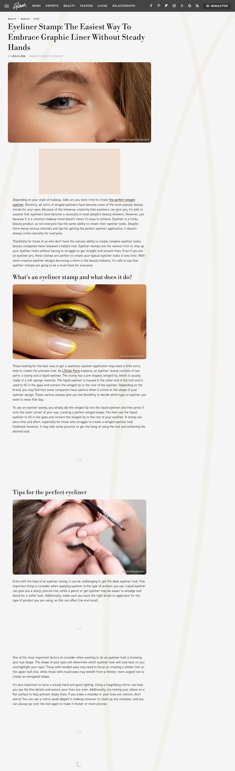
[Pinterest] (159, 7)
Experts (52, 6)
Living (103, 6)
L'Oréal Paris (71, 371)
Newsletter (219, 6)
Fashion (86, 6)
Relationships (124, 6)
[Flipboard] (166, 7)
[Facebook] (151, 7)
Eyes (36, 19)
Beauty (69, 6)
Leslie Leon (18, 56)
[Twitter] (182, 7)
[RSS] (197, 7)
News (36, 6)
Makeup (25, 19)
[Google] (190, 7)
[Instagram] (174, 7)
